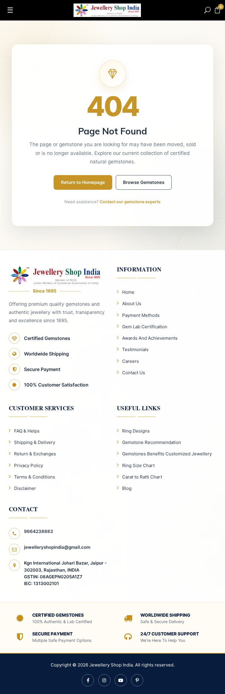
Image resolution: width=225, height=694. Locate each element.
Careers (130, 361)
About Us (131, 303)
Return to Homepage (83, 182)
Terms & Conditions (34, 477)
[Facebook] (88, 680)
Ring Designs (136, 431)
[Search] (207, 10)
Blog (127, 488)
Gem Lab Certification (144, 326)
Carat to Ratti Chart (142, 477)
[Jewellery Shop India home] (107, 10)
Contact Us (133, 372)
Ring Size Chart (138, 465)
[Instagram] (104, 680)
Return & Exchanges (35, 454)
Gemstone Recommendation (151, 442)
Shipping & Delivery (34, 442)
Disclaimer (25, 488)
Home (128, 292)
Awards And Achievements (150, 338)
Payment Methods (141, 315)
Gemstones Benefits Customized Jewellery (167, 454)
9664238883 (38, 531)
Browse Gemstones (143, 182)
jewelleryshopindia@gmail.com (57, 547)
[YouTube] (121, 680)
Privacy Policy (28, 465)
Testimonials (135, 349)
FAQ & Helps (27, 431)
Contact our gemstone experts (130, 201)
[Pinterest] (137, 680)
